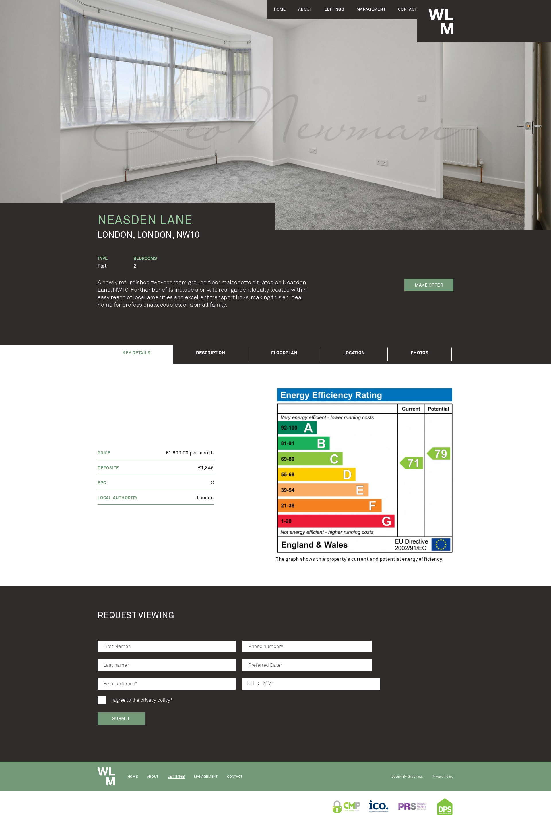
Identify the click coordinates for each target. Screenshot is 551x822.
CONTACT (407, 9)
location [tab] (354, 352)
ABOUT (305, 9)
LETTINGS (334, 9)
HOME (280, 9)
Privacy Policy (442, 777)
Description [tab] (210, 352)
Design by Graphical (407, 777)
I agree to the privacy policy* (141, 700)
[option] (364, 470)
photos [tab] (419, 352)
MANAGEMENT (371, 9)
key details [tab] (136, 352)
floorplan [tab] (284, 352)
